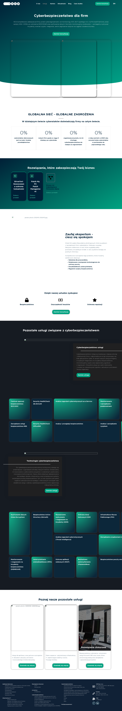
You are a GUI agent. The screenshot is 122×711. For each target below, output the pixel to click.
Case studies (78, 3)
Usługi (45, 3)
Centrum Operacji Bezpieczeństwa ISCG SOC (45, 696)
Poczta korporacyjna (11, 699)
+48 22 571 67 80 (102, 693)
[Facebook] (94, 703)
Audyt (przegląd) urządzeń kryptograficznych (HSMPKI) (47, 705)
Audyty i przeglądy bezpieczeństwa (42, 701)
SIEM (65, 701)
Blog (69, 3)
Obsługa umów (8, 693)
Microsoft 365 (37, 687)
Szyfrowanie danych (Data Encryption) (72, 685)
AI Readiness (37, 691)
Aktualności (62, 3)
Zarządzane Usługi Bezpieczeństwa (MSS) (44, 704)
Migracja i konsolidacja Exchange (14, 702)
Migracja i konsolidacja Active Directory (16, 701)
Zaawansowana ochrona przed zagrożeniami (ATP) (75, 693)
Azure (35, 685)
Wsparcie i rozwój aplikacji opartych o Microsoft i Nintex (17, 685)
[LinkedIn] (97, 703)
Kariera (52, 3)
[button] (45, 4)
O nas (38, 3)
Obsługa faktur (8, 690)
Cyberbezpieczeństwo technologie (81, 89)
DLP (65, 699)
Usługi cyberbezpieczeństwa (28, 89)
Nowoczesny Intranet (10, 695)
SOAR (65, 698)
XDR (65, 696)
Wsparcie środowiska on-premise (15, 704)
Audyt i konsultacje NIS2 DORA (41, 702)
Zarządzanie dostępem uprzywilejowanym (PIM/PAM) (76, 690)
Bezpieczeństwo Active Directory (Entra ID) (74, 695)
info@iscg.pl (99, 699)
